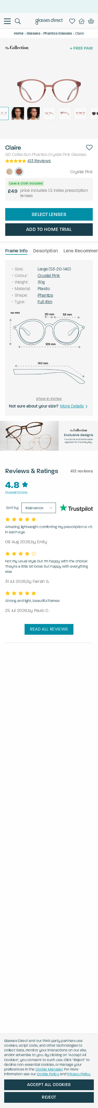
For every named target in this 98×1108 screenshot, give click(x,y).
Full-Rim (45, 301)
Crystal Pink (59, 154)
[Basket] (91, 21)
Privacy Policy (78, 1074)
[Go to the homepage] (49, 22)
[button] (89, 147)
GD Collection (18, 154)
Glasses (79, 154)
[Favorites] (73, 21)
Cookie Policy (48, 1074)
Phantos (39, 154)
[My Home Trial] (82, 21)
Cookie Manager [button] (49, 1069)
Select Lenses (49, 214)
